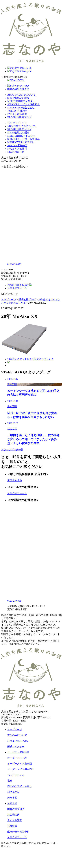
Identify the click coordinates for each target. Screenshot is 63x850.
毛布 (9, 780)
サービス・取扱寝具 (18, 752)
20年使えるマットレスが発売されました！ (30, 359)
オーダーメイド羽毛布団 (20, 769)
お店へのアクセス (19, 85)
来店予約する (14, 480)
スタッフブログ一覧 (12, 449)
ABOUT (21, 94)
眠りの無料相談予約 (18, 89)
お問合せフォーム (17, 288)
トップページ (14, 729)
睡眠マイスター (15, 746)
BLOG (19, 117)
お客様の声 (13, 814)
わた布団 (12, 797)
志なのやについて (17, 735)
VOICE (17, 110)
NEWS (15, 152)
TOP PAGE (16, 123)
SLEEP (18, 98)
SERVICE (23, 104)
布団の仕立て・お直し (19, 786)
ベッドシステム (15, 775)
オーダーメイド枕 (17, 758)
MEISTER (21, 101)
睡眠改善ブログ (15, 809)
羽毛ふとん (13, 792)
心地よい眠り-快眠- (17, 741)
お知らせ (12, 803)
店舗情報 (12, 826)
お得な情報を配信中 (18, 285)
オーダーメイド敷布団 (19, 763)
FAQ (17, 114)
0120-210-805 (17, 80)
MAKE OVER (20, 107)
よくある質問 (14, 820)
